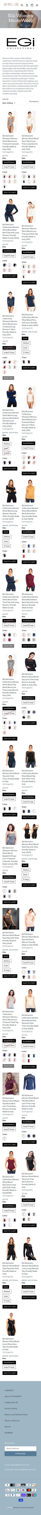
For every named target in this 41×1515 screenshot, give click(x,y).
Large (25, 347)
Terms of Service (12, 1421)
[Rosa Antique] (4, 181)
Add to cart (10, 192)
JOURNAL (9, 1433)
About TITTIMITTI (13, 1396)
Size (4, 158)
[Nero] (4, 186)
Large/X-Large (9, 166)
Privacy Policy (11, 1408)
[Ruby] (29, 1061)
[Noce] (10, 181)
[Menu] (37, 5)
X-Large (26, 352)
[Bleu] (4, 176)
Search (8, 1427)
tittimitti (16, 1507)
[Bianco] (15, 181)
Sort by (5, 99)
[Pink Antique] (4, 733)
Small (25, 338)
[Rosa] (34, 181)
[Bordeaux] (10, 176)
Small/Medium (9, 162)
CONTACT (9, 1390)
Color (5, 172)
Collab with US (11, 1402)
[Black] (4, 555)
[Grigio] (15, 176)
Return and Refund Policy (16, 1415)
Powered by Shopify (27, 1507)
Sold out (8, 378)
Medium (26, 342)
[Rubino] (24, 556)
